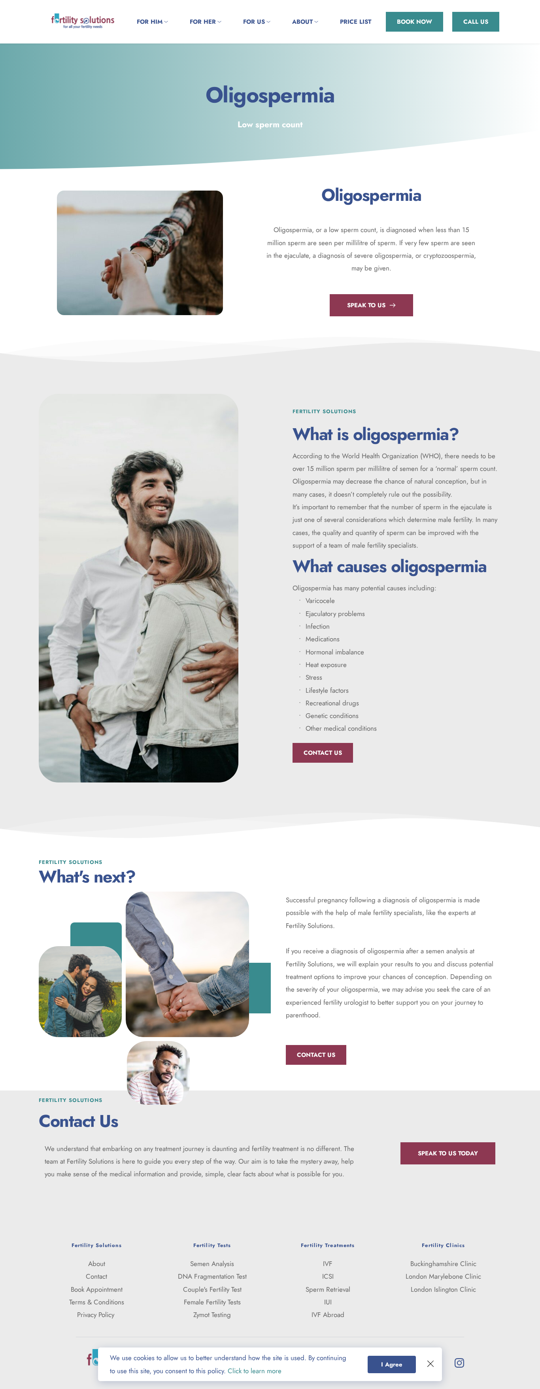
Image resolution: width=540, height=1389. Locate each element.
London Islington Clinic (443, 1289)
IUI (328, 1302)
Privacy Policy (96, 1314)
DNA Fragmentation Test (212, 1276)
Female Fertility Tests (212, 1302)
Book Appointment (97, 1289)
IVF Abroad (328, 1314)
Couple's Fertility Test (212, 1289)
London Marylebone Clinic (443, 1276)
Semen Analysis (212, 1263)
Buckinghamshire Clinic (443, 1263)
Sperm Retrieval (328, 1289)
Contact (96, 1276)
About (96, 1263)
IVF (327, 1263)
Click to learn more (254, 1371)
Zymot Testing (212, 1314)
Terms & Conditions (96, 1302)
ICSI (328, 1276)
